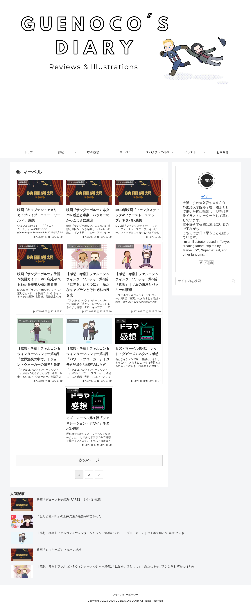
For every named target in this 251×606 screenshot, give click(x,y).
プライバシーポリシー (125, 594)
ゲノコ (206, 197)
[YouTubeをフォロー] (211, 262)
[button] (233, 281)
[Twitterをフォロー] (201, 262)
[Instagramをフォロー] (206, 262)
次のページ (89, 460)
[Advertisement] (125, 119)
